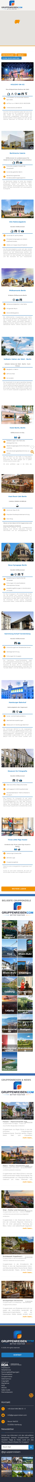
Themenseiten (6, 1374)
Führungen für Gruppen (14, 656)
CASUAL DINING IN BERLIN (17, 501)
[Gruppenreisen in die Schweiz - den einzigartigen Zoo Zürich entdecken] (18, 1460)
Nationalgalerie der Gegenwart (17, 707)
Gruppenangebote (12, 862)
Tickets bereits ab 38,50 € (14, 107)
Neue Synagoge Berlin (17, 565)
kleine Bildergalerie (13, 313)
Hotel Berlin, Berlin (17, 428)
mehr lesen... (27, 1138)
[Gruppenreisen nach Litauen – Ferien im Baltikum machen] (7, 1467)
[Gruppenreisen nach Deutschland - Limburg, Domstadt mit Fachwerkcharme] (18, 1473)
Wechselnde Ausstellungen (15, 720)
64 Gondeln (10, 378)
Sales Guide (5, 1390)
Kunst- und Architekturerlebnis (16, 716)
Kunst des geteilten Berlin (14, 172)
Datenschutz (6, 1379)
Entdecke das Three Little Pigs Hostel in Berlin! (17, 845)
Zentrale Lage (11, 857)
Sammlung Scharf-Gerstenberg (17, 634)
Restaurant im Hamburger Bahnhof (17, 725)
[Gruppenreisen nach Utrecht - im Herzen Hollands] (7, 1473)
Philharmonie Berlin (17, 290)
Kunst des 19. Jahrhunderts (15, 235)
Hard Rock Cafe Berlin (17, 496)
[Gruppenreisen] (11, 5)
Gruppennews (6, 1376)
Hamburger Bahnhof (17, 702)
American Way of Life (13, 510)
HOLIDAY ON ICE (17, 84)
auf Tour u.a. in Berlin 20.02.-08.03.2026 (18, 103)
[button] (19, 22)
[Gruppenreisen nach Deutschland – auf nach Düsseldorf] (7, 1460)
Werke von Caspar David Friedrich (17, 245)
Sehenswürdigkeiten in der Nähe (17, 304)
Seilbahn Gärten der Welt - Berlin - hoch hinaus (17, 365)
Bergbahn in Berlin (12, 369)
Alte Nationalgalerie (17, 222)
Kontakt (17, 1355)
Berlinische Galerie (17, 153)
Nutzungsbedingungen (10, 1372)
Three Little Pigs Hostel (17, 840)
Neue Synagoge (10, 594)
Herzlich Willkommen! (17, 226)
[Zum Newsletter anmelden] (31, 1447)
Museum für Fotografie (17, 771)
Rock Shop (10, 519)
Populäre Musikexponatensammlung (18, 514)
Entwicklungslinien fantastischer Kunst (18, 647)
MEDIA (4, 1388)
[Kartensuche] (32, 453)
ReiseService (6, 1370)
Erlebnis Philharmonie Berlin (17, 295)
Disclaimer (5, 1383)
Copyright (5, 1381)
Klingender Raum (12, 308)
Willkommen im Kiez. (17, 432)
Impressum (5, 1368)
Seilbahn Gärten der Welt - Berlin (17, 359)
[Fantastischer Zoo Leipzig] (18, 1467)
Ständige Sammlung (13, 651)
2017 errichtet (11, 373)
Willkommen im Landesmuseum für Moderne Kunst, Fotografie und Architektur (17, 159)
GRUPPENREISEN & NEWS (16, 1080)
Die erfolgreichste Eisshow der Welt (17, 89)
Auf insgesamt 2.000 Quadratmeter (17, 789)
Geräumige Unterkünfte (14, 853)
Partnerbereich (7, 1392)
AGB (3, 1385)
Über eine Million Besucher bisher (17, 784)
